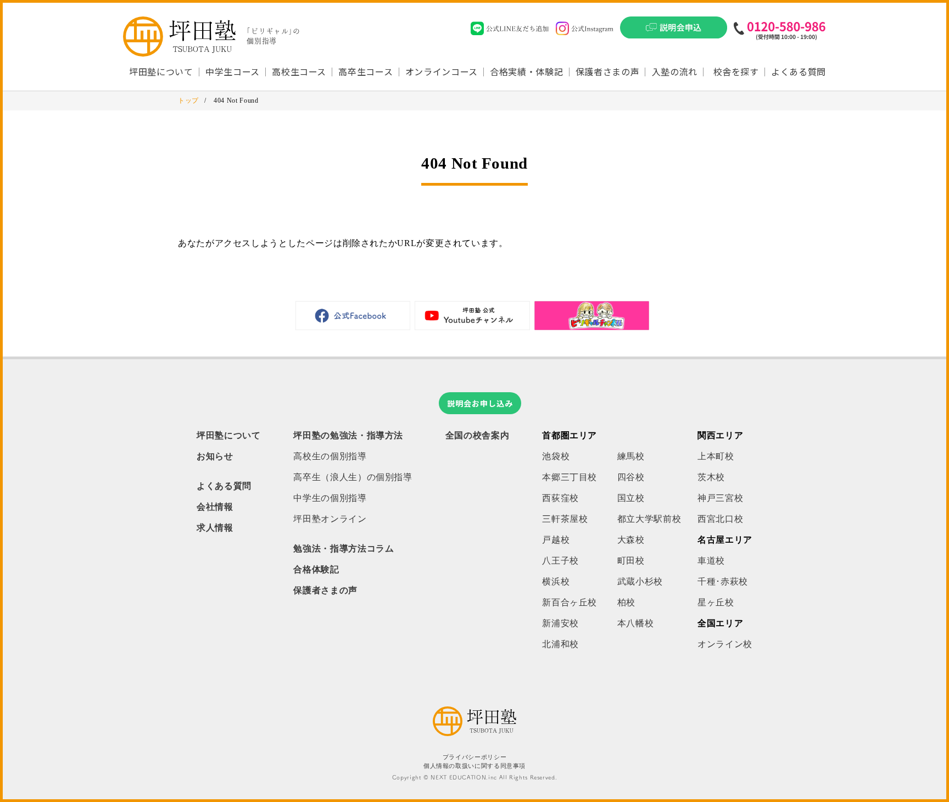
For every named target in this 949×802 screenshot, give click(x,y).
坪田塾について (228, 435)
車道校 (711, 560)
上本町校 (715, 456)
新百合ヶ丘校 (569, 602)
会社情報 (215, 506)
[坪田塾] (474, 733)
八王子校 (560, 560)
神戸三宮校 (720, 498)
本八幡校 (635, 623)
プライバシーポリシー (474, 757)
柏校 (626, 602)
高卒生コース (365, 71)
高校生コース (299, 71)
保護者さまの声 (607, 71)
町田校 (631, 560)
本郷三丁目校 (569, 477)
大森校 (631, 539)
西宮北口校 (720, 518)
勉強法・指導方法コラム (343, 548)
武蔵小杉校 (640, 581)
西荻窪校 (560, 498)
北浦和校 (560, 644)
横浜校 (556, 581)
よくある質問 (798, 71)
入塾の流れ (674, 71)
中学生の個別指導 (329, 498)
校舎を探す (736, 71)
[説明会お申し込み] (673, 30)
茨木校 (711, 477)
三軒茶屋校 (565, 518)
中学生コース (232, 71)
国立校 (631, 498)
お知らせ (215, 456)
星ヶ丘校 (715, 602)
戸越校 (556, 539)
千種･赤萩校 (722, 581)
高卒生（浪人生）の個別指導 (352, 477)
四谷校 (631, 477)
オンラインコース (441, 71)
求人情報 (215, 527)
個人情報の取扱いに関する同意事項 (474, 766)
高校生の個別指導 (329, 456)
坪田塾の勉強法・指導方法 (348, 435)
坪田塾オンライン (329, 518)
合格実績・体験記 (526, 71)
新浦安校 (560, 623)
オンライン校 (724, 644)
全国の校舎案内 (477, 435)
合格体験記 (316, 569)
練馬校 (631, 456)
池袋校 (556, 456)
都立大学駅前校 (649, 518)
